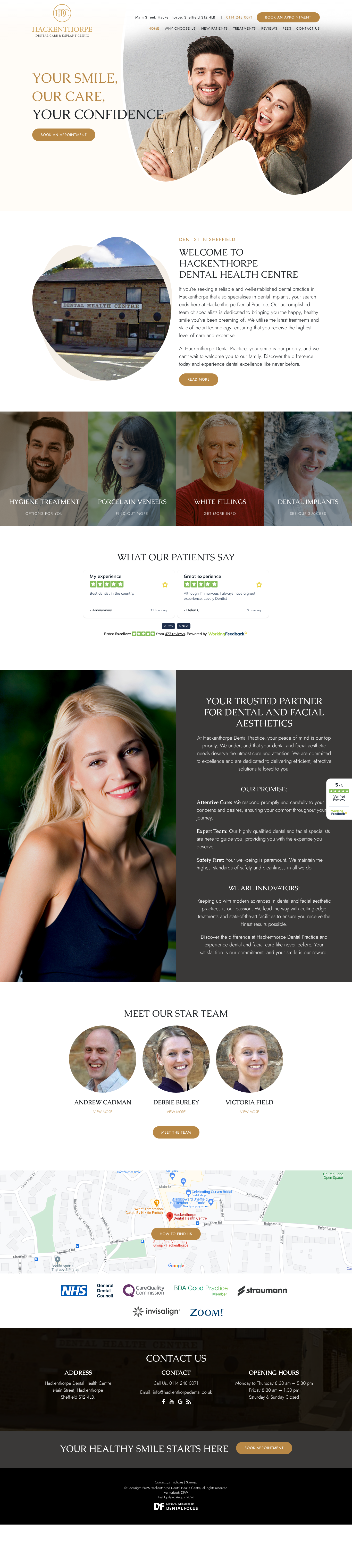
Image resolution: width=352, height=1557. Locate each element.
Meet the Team (176, 1132)
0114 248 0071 (239, 17)
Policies (178, 1482)
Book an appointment (288, 17)
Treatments (244, 28)
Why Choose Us (180, 28)
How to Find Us (176, 1233)
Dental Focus (182, 1508)
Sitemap (191, 1482)
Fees (286, 28)
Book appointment (264, 1447)
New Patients (214, 28)
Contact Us (308, 28)
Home (154, 28)
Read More (199, 379)
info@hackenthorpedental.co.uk (182, 1392)
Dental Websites (178, 1503)
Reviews (269, 28)
